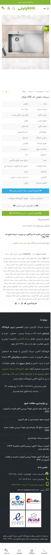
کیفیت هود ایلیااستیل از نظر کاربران (33, 419)
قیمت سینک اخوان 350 (11, 290)
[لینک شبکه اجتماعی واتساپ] (18, 303)
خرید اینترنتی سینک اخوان (36, 268)
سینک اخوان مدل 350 (17, 274)
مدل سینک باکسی (39, 299)
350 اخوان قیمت (31, 258)
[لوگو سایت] (26, 8)
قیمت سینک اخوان (26, 290)
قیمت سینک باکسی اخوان (24, 293)
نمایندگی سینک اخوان (24, 299)
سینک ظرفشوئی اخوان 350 (18, 283)
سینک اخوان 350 (13, 271)
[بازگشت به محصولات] (6, 91)
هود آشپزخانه (22, 368)
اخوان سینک (21, 258)
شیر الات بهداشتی (10, 373)
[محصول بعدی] (3, 91)
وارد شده (22, 243)
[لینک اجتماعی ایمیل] (25, 303)
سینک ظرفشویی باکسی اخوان (12, 287)
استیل (16, 254)
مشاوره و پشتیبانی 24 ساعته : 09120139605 (27, 485)
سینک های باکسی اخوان (41, 290)
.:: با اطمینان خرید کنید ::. (25, 2)
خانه (47, 91)
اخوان (20, 254)
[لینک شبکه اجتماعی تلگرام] (15, 303)
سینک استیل (8, 368)
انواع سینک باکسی (9, 258)
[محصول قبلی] (9, 91)
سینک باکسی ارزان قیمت (36, 280)
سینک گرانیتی (23, 339)
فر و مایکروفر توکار (28, 373)
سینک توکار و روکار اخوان (36, 283)
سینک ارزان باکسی (31, 277)
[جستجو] (13, 8)
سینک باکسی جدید (21, 280)
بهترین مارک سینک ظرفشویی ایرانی (37, 262)
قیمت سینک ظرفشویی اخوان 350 (24, 296)
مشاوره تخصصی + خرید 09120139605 (25, 213)
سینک (30, 91)
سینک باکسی (19, 277)
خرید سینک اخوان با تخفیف (17, 268)
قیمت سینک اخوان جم (41, 293)
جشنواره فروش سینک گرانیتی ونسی (25, 191)
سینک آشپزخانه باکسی (27, 271)
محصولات (39, 91)
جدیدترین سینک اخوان (26, 265)
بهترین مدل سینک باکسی (17, 262)
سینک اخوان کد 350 (32, 274)
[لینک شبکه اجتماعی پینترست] (22, 303)
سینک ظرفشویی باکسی (30, 287)
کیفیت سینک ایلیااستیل (38, 438)
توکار (24, 91)
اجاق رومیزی (43, 373)
